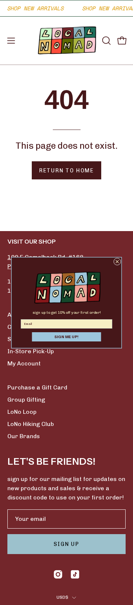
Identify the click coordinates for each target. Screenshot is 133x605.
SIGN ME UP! (66, 336)
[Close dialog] (117, 261)
